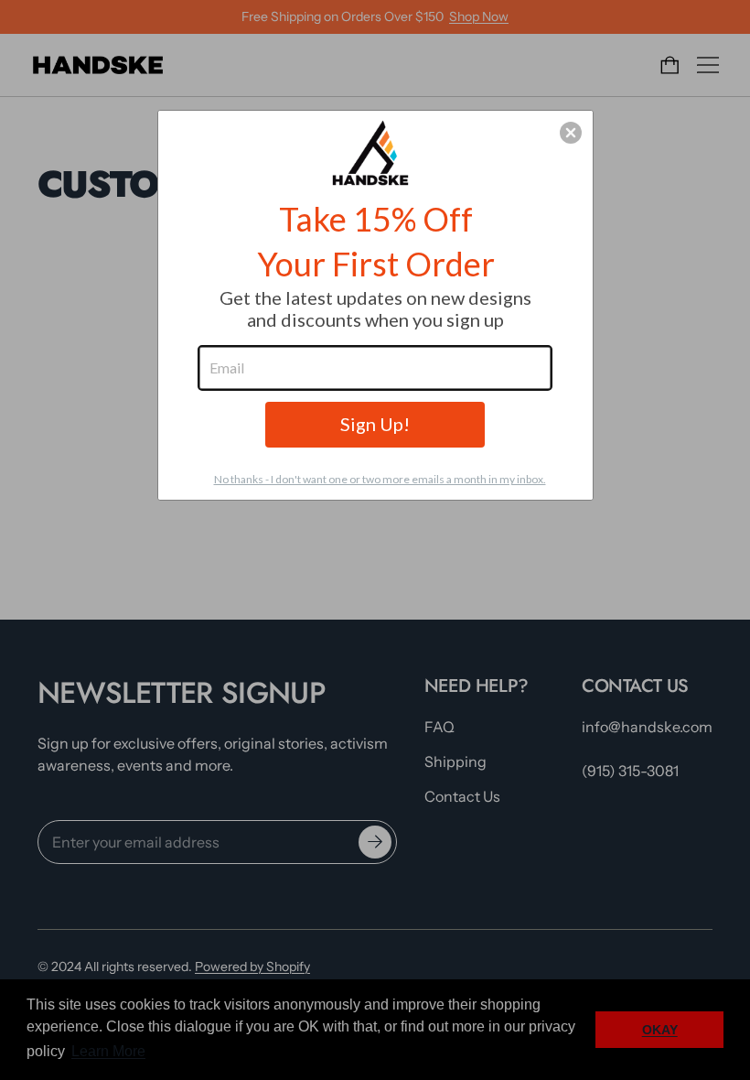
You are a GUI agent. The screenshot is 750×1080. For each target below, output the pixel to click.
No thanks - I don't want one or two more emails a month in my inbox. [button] (380, 479)
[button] (571, 133)
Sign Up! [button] (375, 424)
